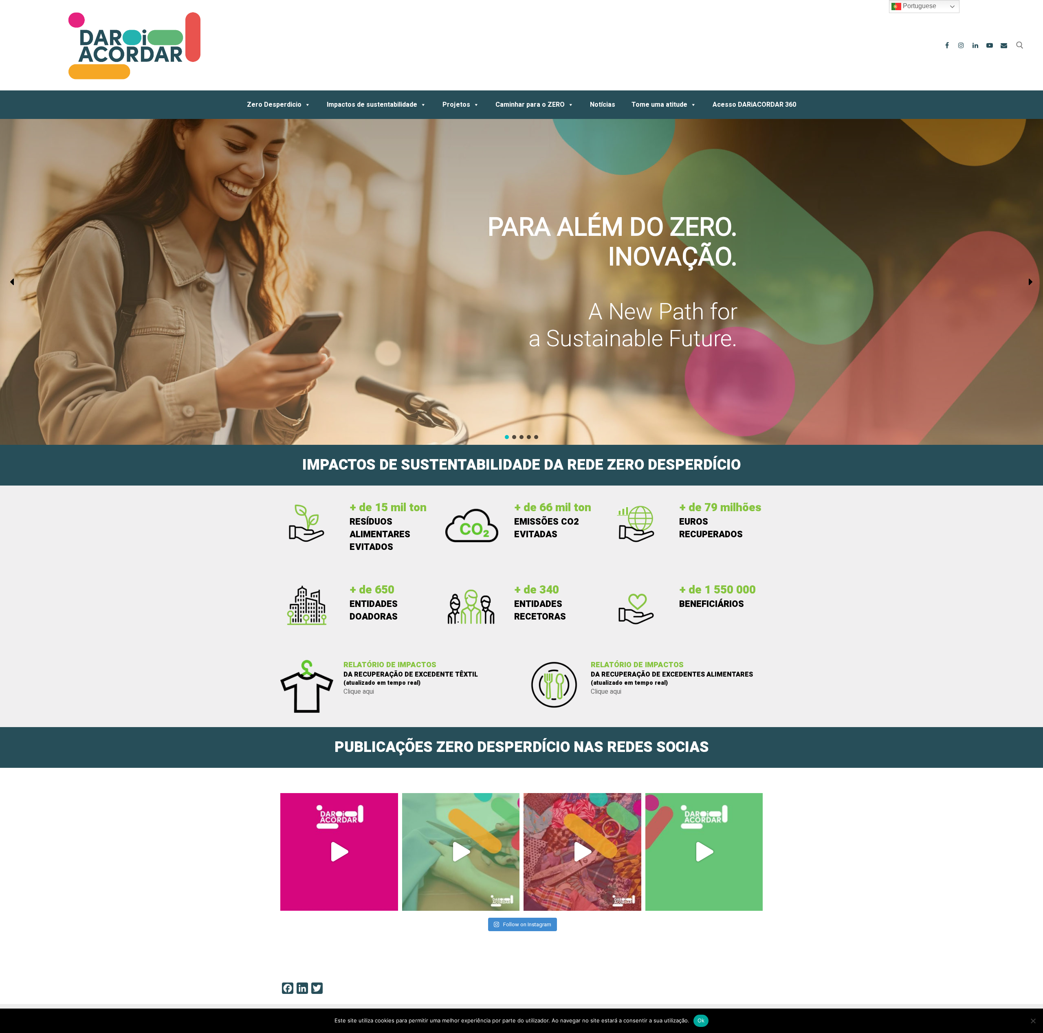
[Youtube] (989, 45)
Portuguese (918, 5)
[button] (12, 281)
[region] (521, 282)
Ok (701, 1020)
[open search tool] (1019, 45)
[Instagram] (961, 45)
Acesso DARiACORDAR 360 (754, 105)
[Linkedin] (975, 45)
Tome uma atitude (659, 105)
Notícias (602, 105)
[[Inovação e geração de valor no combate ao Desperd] (339, 852)
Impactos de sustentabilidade (372, 105)
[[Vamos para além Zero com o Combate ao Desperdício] (461, 852)
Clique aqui (358, 692)
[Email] (1004, 45)
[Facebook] (947, 45)
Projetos (456, 105)
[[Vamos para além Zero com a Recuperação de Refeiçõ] (704, 852)
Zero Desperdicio (274, 105)
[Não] (1033, 1021)
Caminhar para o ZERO (530, 105)
